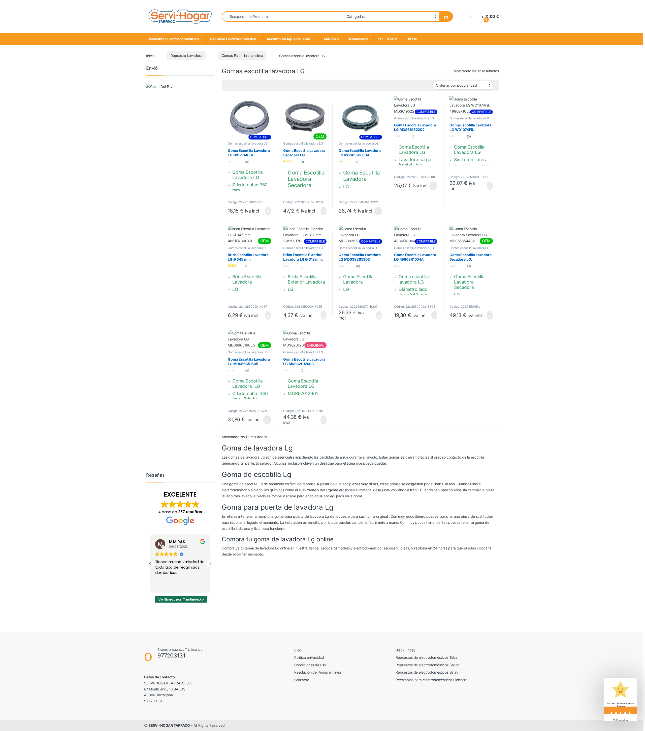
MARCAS (330, 39)
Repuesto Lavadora (186, 55)
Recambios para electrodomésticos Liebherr (431, 680)
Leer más (378, 211)
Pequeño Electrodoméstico (233, 39)
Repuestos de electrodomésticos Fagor (427, 665)
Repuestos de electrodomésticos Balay (427, 672)
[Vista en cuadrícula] (250, 85)
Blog (297, 650)
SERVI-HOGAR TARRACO (169, 725)
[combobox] (283, 16)
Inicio (150, 55)
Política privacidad (309, 657)
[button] (210, 563)
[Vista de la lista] (236, 85)
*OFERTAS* (388, 39)
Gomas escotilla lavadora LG (248, 143)
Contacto (301, 680)
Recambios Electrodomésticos (173, 39)
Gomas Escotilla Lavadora (242, 55)
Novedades (359, 39)
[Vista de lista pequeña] (243, 85)
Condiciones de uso (310, 665)
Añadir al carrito (266, 211)
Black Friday (405, 650)
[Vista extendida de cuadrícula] (228, 85)
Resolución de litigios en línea (317, 672)
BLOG (411, 39)
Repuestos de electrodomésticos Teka (426, 657)
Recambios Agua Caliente (288, 39)
